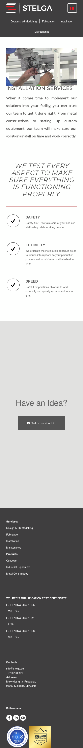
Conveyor (11, 560)
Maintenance (13, 547)
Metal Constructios (17, 573)
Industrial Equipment (18, 567)
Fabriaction (12, 534)
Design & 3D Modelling (19, 528)
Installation (12, 541)
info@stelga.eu (15, 668)
